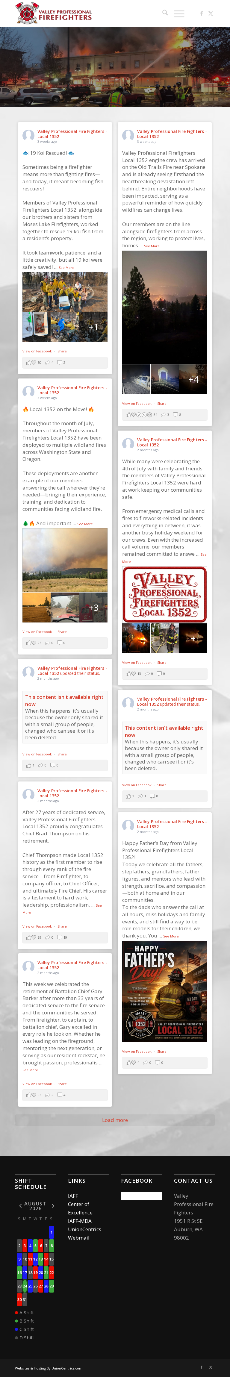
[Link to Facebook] (201, 13)
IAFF (73, 1195)
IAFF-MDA (80, 1220)
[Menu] (176, 13)
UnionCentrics (84, 1229)
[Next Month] (51, 1205)
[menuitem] (162, 13)
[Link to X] (210, 13)
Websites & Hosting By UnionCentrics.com (48, 1368)
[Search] (162, 13)
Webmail (79, 1237)
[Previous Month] (19, 1205)
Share (62, 351)
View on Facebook (37, 351)
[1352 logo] (54, 13)
